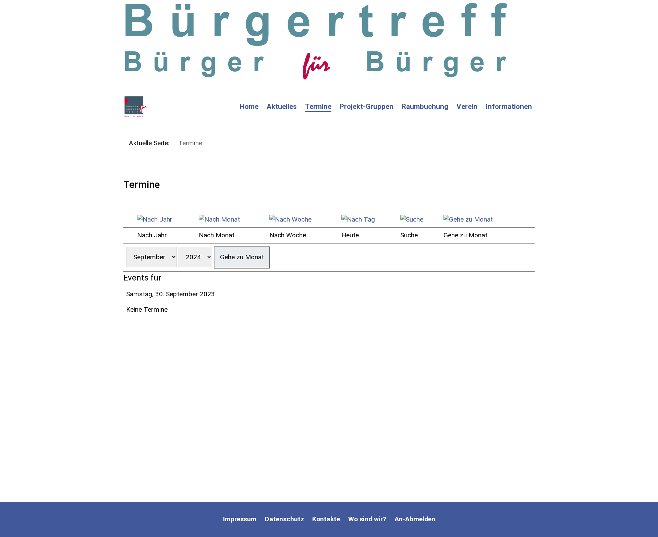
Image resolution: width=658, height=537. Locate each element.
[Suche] (419, 220)
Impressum (240, 519)
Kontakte (326, 519)
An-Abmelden (414, 519)
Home (249, 106)
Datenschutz (284, 519)
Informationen (509, 106)
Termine (318, 106)
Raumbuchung (425, 106)
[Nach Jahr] (165, 220)
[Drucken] (126, 201)
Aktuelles (282, 106)
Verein (466, 106)
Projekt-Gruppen (366, 106)
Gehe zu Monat (242, 257)
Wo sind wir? (367, 519)
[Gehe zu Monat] (482, 220)
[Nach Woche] (302, 220)
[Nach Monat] (231, 220)
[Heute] (368, 220)
